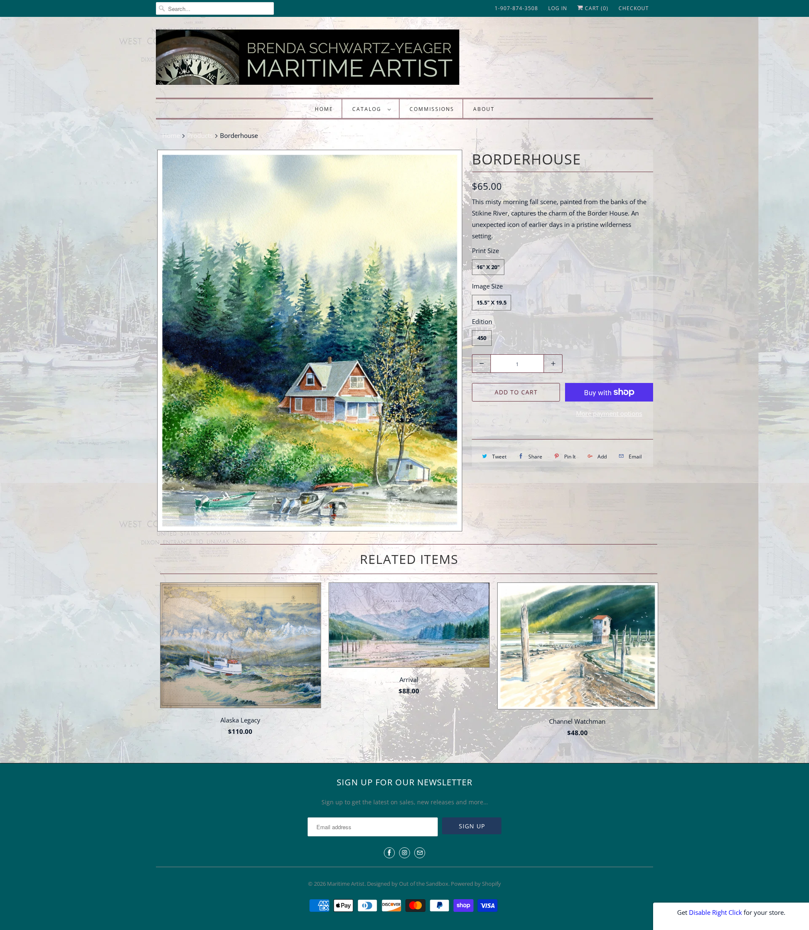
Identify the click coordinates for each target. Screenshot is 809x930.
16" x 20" (488, 267)
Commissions (432, 109)
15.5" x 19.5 (491, 302)
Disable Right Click (715, 912)
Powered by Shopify (476, 883)
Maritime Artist (345, 883)
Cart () (595, 8)
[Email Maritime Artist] (419, 852)
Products (200, 135)
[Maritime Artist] (324, 59)
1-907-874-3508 (516, 8)
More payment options (609, 413)
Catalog (367, 109)
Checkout (634, 8)
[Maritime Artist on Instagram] (404, 852)
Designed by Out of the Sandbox (407, 883)
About (484, 109)
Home (324, 109)
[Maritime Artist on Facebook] (389, 852)
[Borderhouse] (309, 340)
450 (481, 338)
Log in (557, 8)
